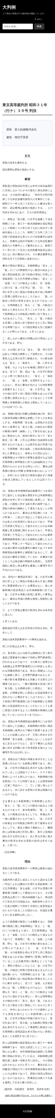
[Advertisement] (27, 63)
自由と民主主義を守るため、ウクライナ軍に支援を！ (29, 1095)
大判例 (9, 7)
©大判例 (27, 1111)
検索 (39, 26)
